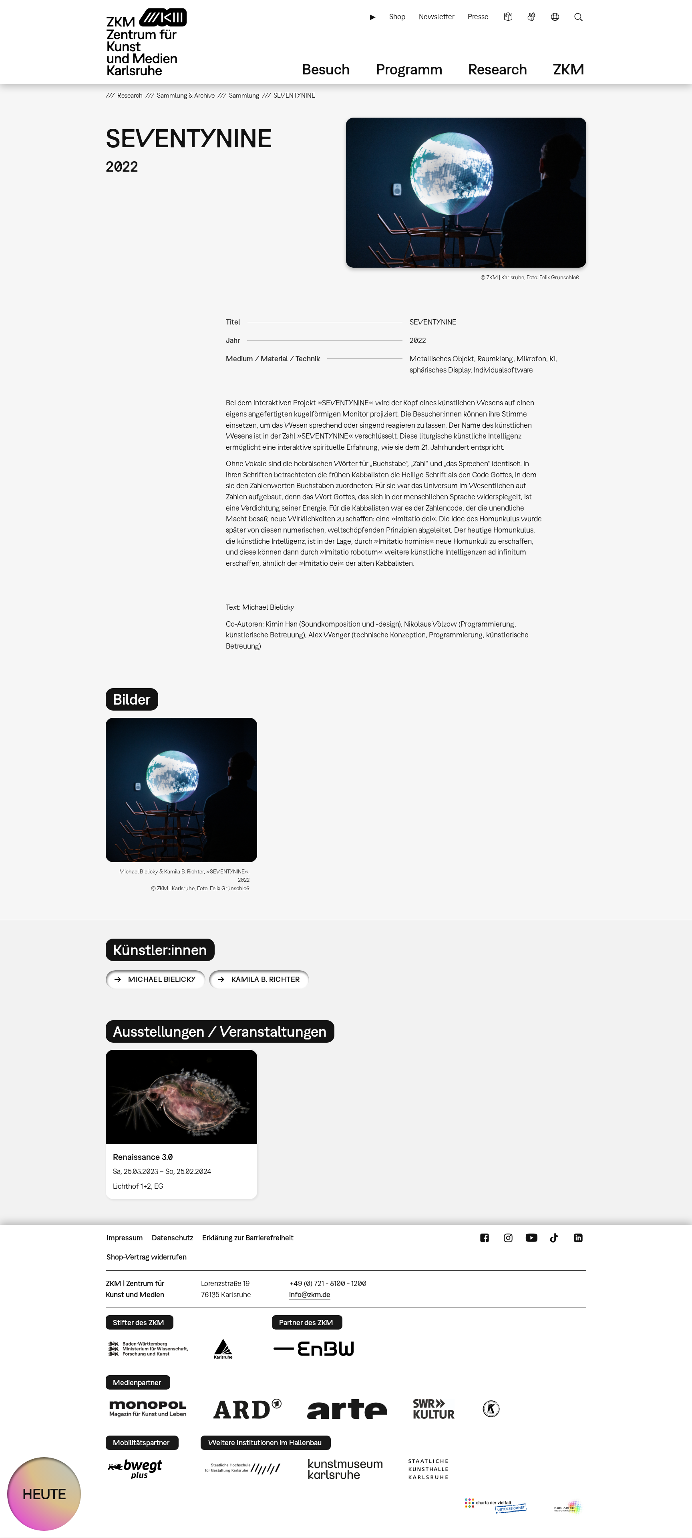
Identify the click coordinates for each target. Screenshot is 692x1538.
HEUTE (44, 1493)
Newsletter (437, 16)
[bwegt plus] (135, 1469)
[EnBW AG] (314, 1349)
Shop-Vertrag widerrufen (147, 1257)
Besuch (326, 69)
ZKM (568, 69)
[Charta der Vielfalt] (495, 1508)
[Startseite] (158, 41)
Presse (478, 16)
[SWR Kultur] (434, 1409)
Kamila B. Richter (265, 979)
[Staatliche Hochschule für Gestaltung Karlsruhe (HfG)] (243, 1468)
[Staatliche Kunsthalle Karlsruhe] (428, 1469)
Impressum (125, 1238)
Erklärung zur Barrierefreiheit (248, 1238)
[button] (466, 193)
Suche (578, 16)
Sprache (555, 16)
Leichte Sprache (508, 16)
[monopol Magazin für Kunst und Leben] (148, 1409)
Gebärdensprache (531, 16)
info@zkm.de (309, 1294)
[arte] (347, 1409)
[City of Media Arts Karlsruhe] (569, 1508)
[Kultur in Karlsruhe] (491, 1409)
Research (497, 69)
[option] (185, 808)
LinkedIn (578, 1238)
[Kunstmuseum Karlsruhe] (345, 1469)
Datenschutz (172, 1238)
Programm (409, 69)
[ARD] (247, 1409)
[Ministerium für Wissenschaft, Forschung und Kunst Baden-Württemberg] (148, 1349)
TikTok (555, 1238)
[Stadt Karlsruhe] (223, 1349)
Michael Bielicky (162, 979)
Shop (397, 16)
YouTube (531, 1238)
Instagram (508, 1238)
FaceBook (485, 1238)
